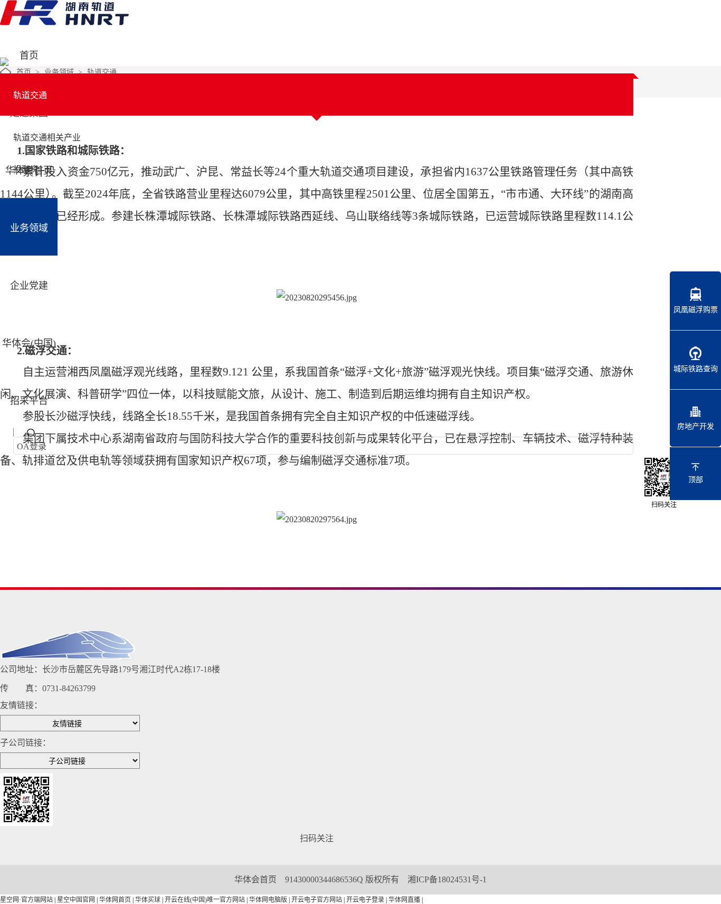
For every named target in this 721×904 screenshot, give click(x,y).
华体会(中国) (29, 343)
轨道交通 (102, 72)
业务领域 (29, 228)
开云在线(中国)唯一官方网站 (205, 899)
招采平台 (29, 401)
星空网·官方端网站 (26, 899)
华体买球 (147, 899)
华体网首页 (115, 899)
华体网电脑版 (268, 899)
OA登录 (31, 446)
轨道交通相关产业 (47, 137)
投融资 (26, 169)
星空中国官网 (76, 899)
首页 (29, 55)
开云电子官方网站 (316, 899)
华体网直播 (404, 899)
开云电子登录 (365, 899)
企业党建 (29, 285)
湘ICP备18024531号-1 (447, 879)
